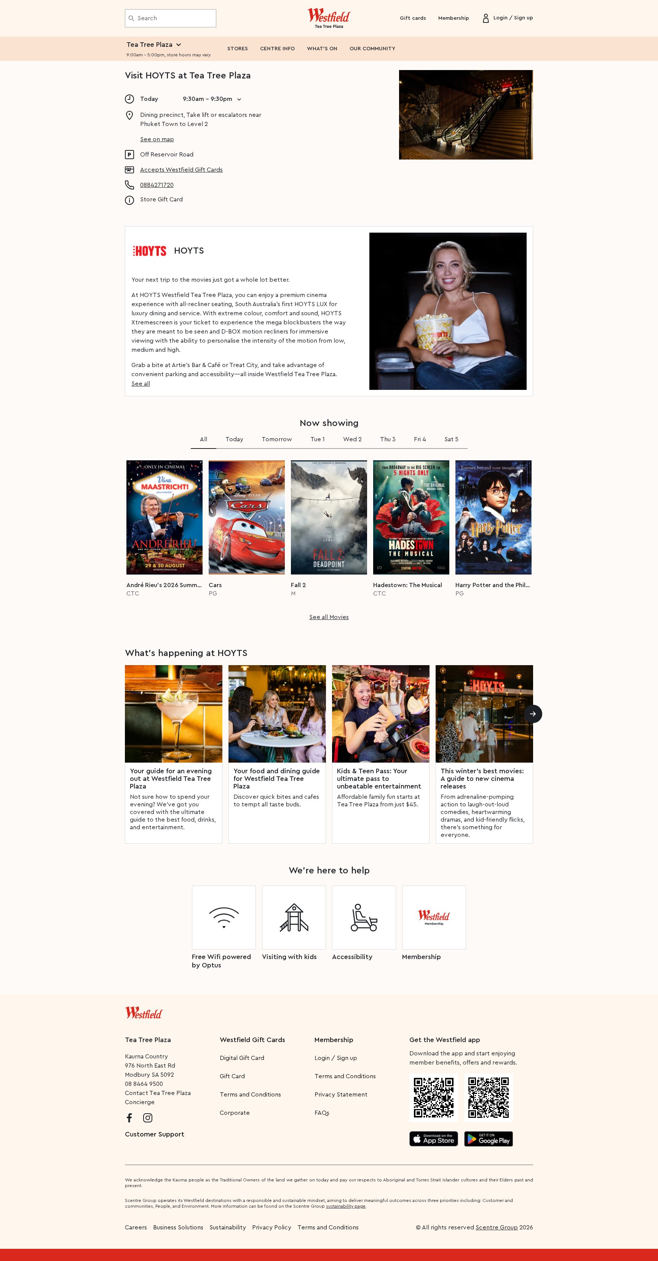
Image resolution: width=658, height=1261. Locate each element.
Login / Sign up (336, 1058)
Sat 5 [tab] (451, 439)
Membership (453, 18)
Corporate (235, 1113)
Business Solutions (178, 1227)
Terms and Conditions (250, 1095)
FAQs (322, 1113)
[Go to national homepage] (144, 1011)
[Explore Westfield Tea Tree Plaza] (329, 18)
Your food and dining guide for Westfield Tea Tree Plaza (276, 779)
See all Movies (329, 617)
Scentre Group (497, 1227)
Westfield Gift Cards (252, 1039)
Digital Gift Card (242, 1058)
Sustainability (227, 1227)
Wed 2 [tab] (352, 439)
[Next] (533, 714)
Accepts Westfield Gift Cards (181, 170)
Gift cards (413, 18)
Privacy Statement (341, 1095)
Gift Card (232, 1076)
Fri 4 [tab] (420, 439)
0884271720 (157, 185)
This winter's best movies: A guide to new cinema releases (482, 779)
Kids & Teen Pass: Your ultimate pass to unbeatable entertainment (379, 779)
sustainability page (346, 1206)
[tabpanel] (329, 538)
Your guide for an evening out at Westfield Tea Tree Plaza (171, 779)
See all (140, 384)
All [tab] (203, 439)
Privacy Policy (271, 1227)
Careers (136, 1227)
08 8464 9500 (144, 1084)
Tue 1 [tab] (317, 439)
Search (147, 18)
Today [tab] (234, 439)
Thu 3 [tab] (388, 439)
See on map (157, 139)
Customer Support (154, 1134)
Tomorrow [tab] (277, 439)
